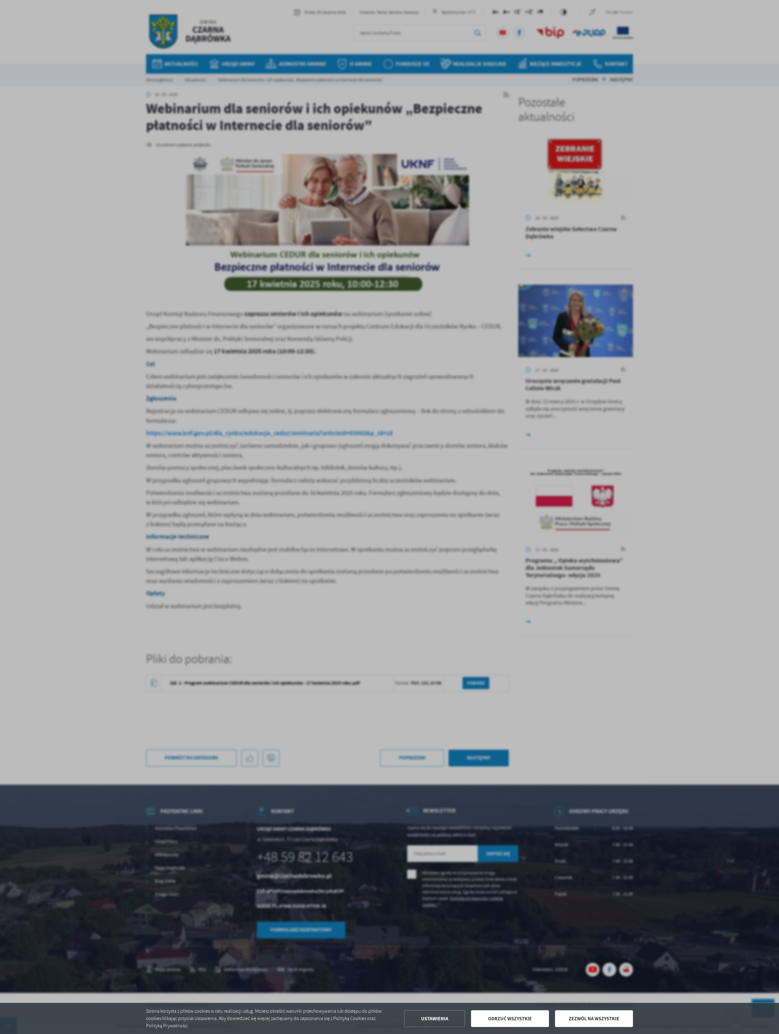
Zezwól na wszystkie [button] (594, 1018)
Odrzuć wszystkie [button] (510, 1018)
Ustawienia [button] (434, 1018)
